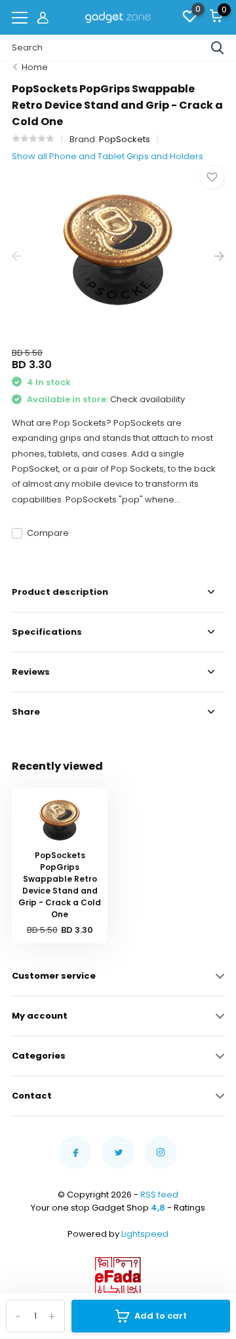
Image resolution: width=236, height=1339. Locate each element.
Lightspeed (144, 1234)
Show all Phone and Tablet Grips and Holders (107, 156)
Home (35, 67)
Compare (48, 533)
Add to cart (160, 1316)
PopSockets (124, 139)
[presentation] (17, 256)
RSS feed (159, 1194)
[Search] (217, 47)
